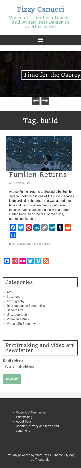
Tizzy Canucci (40, 9)
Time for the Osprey (40, 75)
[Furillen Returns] (39, 153)
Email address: (14, 360)
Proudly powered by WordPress (29, 455)
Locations (13, 297)
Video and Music (41, 243)
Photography (15, 301)
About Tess (24, 421)
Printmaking (24, 417)
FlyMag (69, 455)
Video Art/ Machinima (31, 412)
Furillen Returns (38, 175)
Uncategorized (17, 315)
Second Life (23, 243)
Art (13, 243)
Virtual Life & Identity (21, 324)
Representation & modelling (26, 306)
